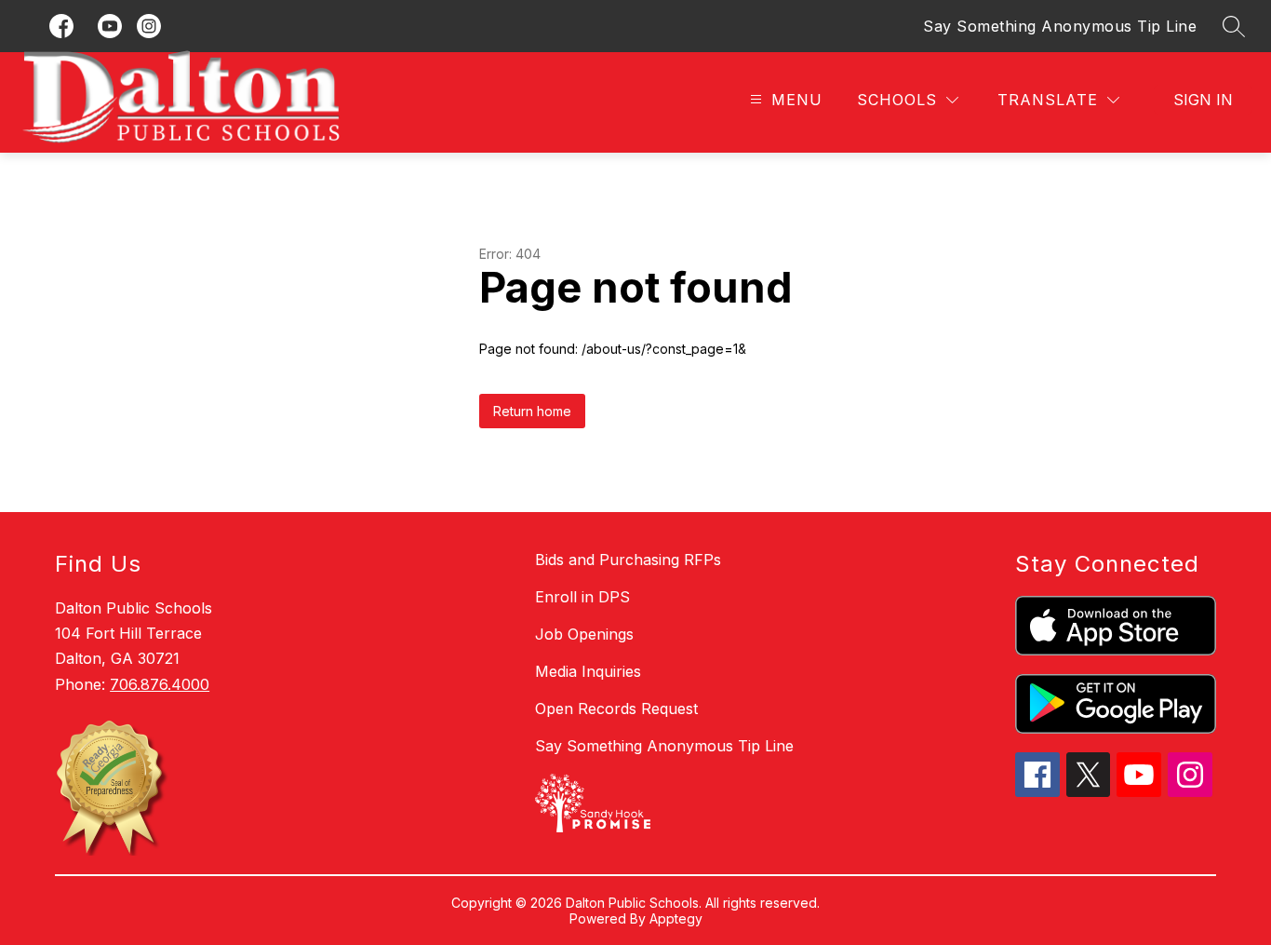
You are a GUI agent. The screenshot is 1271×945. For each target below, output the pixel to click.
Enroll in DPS (582, 596)
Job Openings (584, 634)
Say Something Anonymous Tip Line (1060, 26)
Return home (532, 411)
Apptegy (675, 918)
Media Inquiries (588, 671)
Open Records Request (616, 708)
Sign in (1203, 99)
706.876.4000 (159, 684)
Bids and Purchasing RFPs (628, 559)
